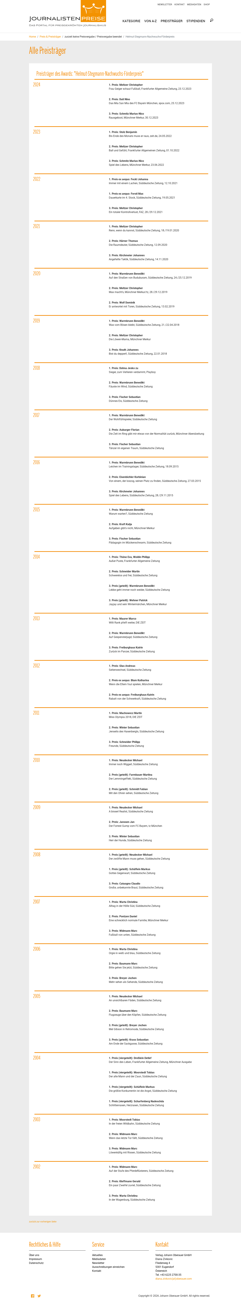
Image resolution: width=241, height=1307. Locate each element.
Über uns (34, 1255)
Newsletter (165, 4)
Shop (207, 4)
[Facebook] (33, 1296)
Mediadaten (194, 4)
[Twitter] (39, 1296)
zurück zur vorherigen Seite (42, 1221)
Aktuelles (97, 1255)
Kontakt (179, 4)
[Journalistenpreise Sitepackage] (67, 16)
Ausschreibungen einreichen (108, 1266)
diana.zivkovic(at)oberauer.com (173, 1278)
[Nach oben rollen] (234, 1300)
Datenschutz (36, 1263)
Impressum (35, 1259)
